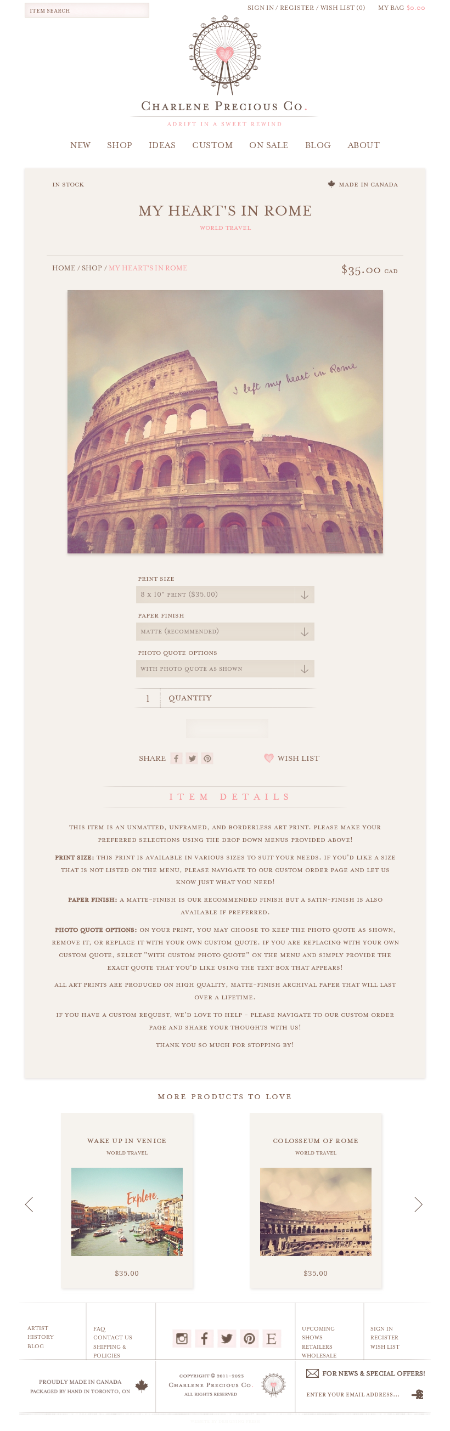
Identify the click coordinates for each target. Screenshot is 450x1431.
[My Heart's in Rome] (225, 420)
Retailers (317, 1347)
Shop (92, 268)
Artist (37, 1328)
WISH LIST (298, 758)
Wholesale (319, 1356)
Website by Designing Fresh (225, 1421)
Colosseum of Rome (316, 1140)
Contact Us (112, 1337)
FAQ (99, 1329)
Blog (35, 1346)
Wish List (385, 1347)
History (40, 1337)
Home (64, 268)
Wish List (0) (342, 8)
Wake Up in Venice (127, 1140)
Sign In (381, 1329)
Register (384, 1337)
